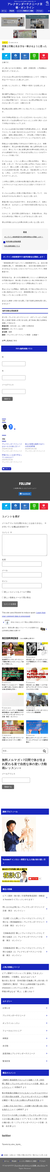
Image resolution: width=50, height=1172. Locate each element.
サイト (5, 581)
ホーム (4, 11)
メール (5, 570)
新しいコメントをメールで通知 (17, 592)
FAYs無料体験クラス (12, 246)
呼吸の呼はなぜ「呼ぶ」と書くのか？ (18, 991)
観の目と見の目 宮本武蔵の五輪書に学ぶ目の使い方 (25, 980)
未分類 (5, 1046)
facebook (26, 494)
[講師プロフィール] (19, 850)
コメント (7, 532)
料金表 (12, 11)
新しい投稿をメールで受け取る (17, 597)
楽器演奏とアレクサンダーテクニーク (19, 1053)
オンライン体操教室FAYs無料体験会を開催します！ (23, 237)
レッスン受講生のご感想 (25, 11)
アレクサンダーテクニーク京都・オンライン (29, 1165)
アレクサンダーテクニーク (14, 1015)
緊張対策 (6, 1061)
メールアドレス (8, 385)
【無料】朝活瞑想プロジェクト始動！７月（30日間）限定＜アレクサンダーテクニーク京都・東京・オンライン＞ (25, 1083)
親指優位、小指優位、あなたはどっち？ (19, 977)
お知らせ (5, 42)
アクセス (39, 11)
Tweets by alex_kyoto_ (12, 1144)
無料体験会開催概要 (13, 241)
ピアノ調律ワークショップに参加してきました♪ (22, 973)
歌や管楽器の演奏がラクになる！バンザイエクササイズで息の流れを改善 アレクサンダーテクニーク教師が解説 (25, 1096)
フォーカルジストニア (12, 1031)
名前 (4, 559)
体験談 (5, 1038)
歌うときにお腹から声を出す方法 (25, 1100)
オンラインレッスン (11, 1023)
